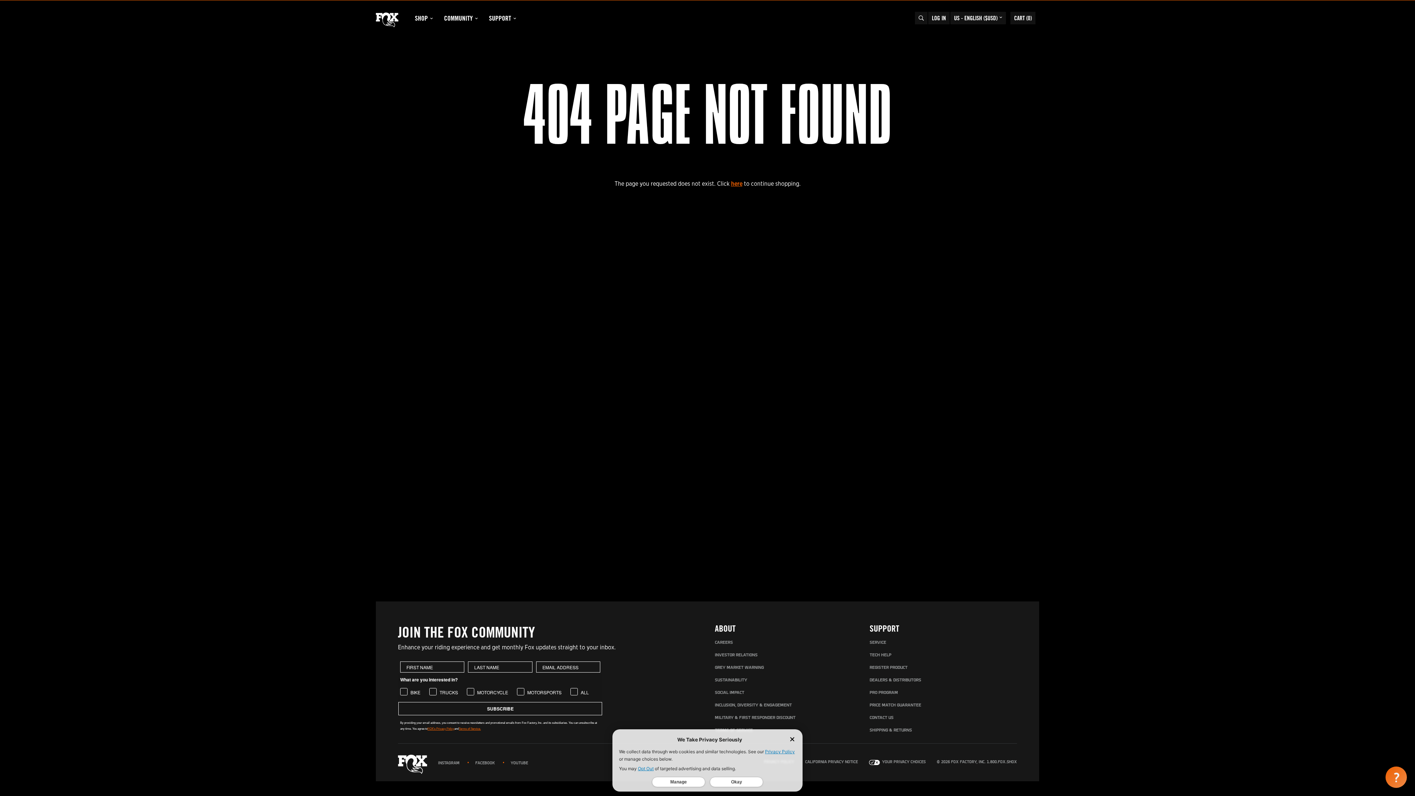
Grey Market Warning (739, 668)
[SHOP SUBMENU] (431, 18)
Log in (939, 18)
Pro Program (884, 693)
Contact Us (882, 718)
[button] (1396, 777)
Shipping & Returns (891, 730)
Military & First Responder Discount (755, 718)
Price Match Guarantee (895, 705)
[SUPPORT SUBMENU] (514, 18)
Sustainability (731, 680)
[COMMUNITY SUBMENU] (476, 18)
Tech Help (880, 655)
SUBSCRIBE (500, 708)
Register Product (889, 668)
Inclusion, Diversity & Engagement (753, 705)
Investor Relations (736, 655)
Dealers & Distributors (895, 680)
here (737, 183)
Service (878, 642)
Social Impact (729, 693)
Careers (724, 642)
